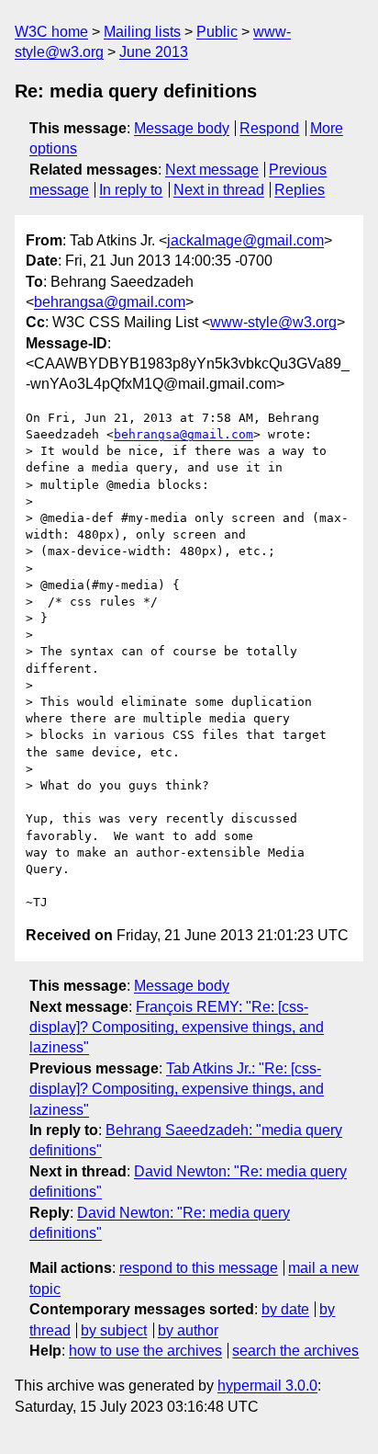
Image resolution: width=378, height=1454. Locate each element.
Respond (269, 128)
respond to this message (198, 1268)
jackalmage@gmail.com (245, 240)
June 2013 (153, 52)
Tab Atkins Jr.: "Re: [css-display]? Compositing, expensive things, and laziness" (176, 1089)
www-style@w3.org (273, 322)
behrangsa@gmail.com (109, 302)
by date (285, 1309)
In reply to (130, 190)
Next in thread (218, 190)
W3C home (51, 32)
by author (188, 1330)
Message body (181, 128)
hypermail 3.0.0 (267, 1385)
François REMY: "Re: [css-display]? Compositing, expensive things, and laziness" (176, 1027)
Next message (212, 169)
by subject (114, 1330)
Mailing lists (142, 32)
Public (217, 32)
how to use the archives (145, 1350)
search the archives (295, 1350)
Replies (299, 190)
